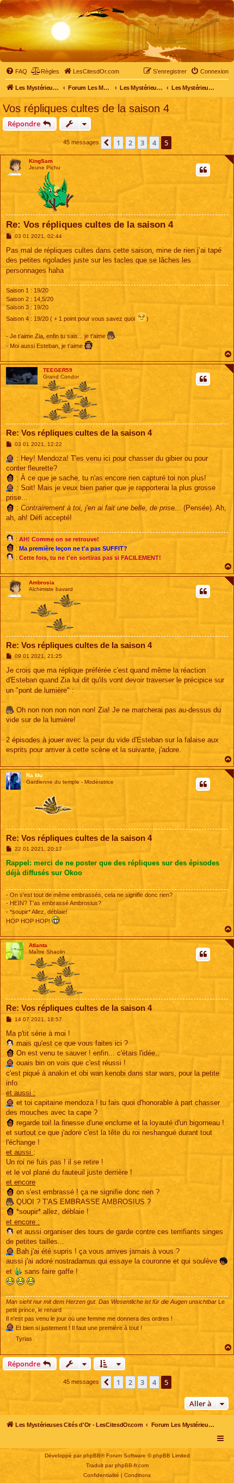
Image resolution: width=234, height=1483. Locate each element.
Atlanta (38, 945)
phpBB (92, 1455)
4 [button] (154, 143)
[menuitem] (16, 71)
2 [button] (130, 143)
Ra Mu (34, 775)
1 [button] (118, 143)
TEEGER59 (57, 370)
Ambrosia (41, 582)
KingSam (41, 161)
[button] (106, 142)
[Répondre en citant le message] (203, 169)
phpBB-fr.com (132, 1465)
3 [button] (142, 143)
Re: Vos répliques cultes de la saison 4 (89, 224)
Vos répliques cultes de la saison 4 (86, 108)
